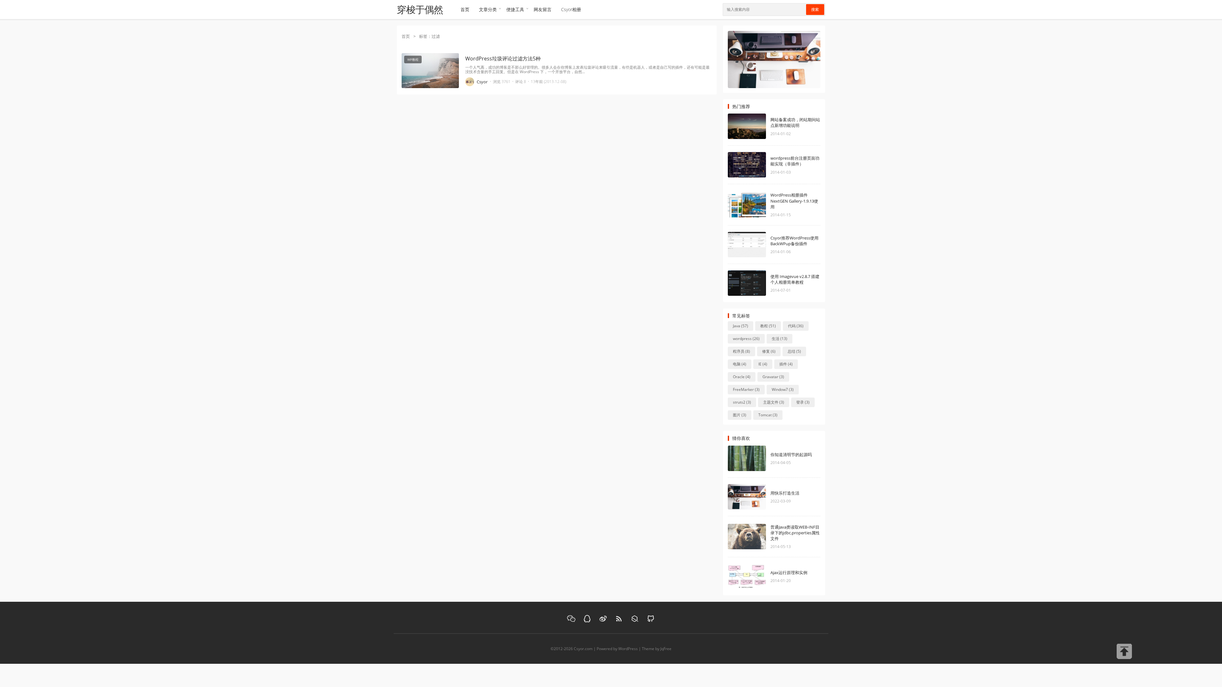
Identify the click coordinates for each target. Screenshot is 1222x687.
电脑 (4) (739, 364)
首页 (464, 9)
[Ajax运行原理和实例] (756, 576)
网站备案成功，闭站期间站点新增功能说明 (795, 122)
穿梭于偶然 (420, 9)
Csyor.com (583, 648)
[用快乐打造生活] (756, 497)
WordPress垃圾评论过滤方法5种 (503, 58)
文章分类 (488, 9)
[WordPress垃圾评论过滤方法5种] (430, 101)
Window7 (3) (783, 389)
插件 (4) (786, 364)
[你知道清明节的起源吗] (756, 458)
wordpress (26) (746, 338)
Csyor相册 (571, 9)
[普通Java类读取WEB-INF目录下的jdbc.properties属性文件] (756, 536)
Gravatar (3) (773, 376)
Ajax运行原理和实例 (788, 572)
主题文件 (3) (773, 402)
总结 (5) (794, 351)
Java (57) (740, 326)
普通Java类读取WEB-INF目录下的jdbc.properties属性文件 (795, 532)
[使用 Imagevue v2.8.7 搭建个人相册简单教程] (756, 283)
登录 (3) (803, 402)
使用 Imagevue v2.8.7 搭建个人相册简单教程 (794, 279)
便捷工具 (515, 9)
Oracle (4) (741, 376)
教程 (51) (768, 326)
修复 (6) (769, 351)
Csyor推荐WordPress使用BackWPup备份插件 (794, 240)
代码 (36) (796, 326)
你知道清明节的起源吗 (791, 454)
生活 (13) (779, 338)
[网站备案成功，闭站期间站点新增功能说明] (756, 126)
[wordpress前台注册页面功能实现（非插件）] (756, 164)
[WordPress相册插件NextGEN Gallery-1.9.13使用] (756, 205)
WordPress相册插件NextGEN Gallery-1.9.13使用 (794, 200)
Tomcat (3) (767, 415)
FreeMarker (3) (746, 389)
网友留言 (542, 9)
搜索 (815, 9)
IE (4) (762, 364)
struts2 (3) (742, 402)
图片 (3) (739, 415)
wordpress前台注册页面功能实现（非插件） (794, 161)
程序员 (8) (741, 351)
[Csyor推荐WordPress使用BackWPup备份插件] (756, 244)
